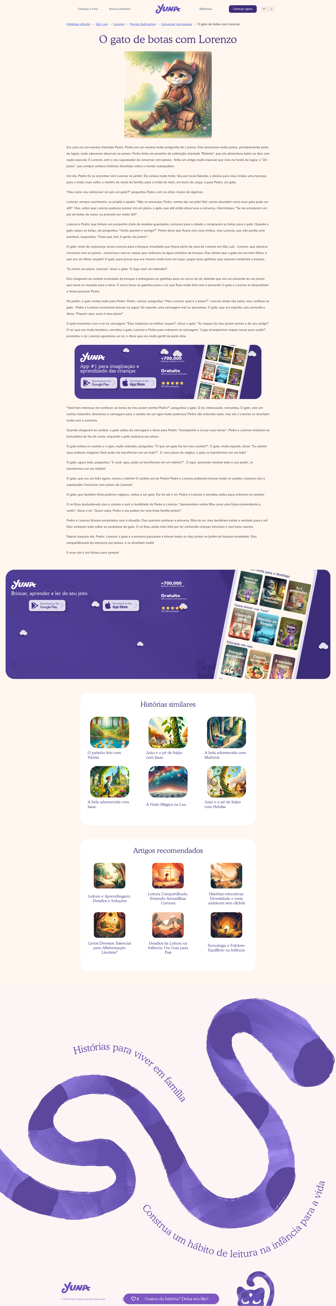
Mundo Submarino (143, 24)
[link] (99, 383)
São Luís (102, 24)
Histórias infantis (78, 24)
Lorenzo (118, 24)
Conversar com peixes (176, 24)
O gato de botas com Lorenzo (219, 24)
